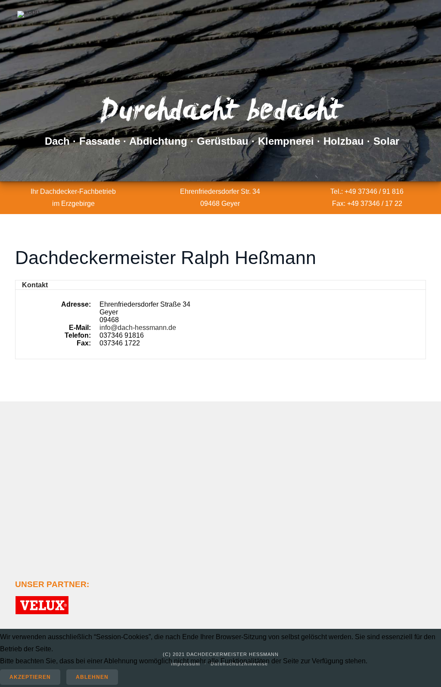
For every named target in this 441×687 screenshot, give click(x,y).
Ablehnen (92, 677)
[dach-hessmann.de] (28, 14)
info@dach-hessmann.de (137, 327)
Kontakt (35, 285)
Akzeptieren (30, 677)
